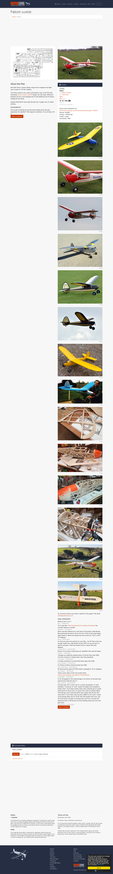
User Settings (77, 857)
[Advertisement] (56, 31)
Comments (53, 869)
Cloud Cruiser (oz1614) (25, 95)
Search (58, 4)
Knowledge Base (55, 863)
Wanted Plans (54, 859)
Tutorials (52, 857)
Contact (76, 861)
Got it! (99, 868)
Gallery (76, 4)
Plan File (16, 754)
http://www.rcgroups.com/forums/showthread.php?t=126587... (78, 110)
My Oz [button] (99, 4)
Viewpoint (53, 861)
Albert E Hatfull (66, 92)
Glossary (76, 853)
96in (60, 98)
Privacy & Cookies (79, 859)
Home (14, 17)
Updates (52, 867)
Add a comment (64, 707)
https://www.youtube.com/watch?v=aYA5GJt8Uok (73, 675)
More (93, 4)
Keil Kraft (65, 94)
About (75, 849)
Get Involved (77, 855)
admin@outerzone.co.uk (65, 615)
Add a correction (17, 116)
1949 (60, 96)
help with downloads (17, 758)
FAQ (89, 4)
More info (100, 864)
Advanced (83, 4)
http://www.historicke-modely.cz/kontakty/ (81, 625)
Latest (64, 4)
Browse (69, 4)
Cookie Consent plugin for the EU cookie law (99, 871)
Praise (52, 865)
